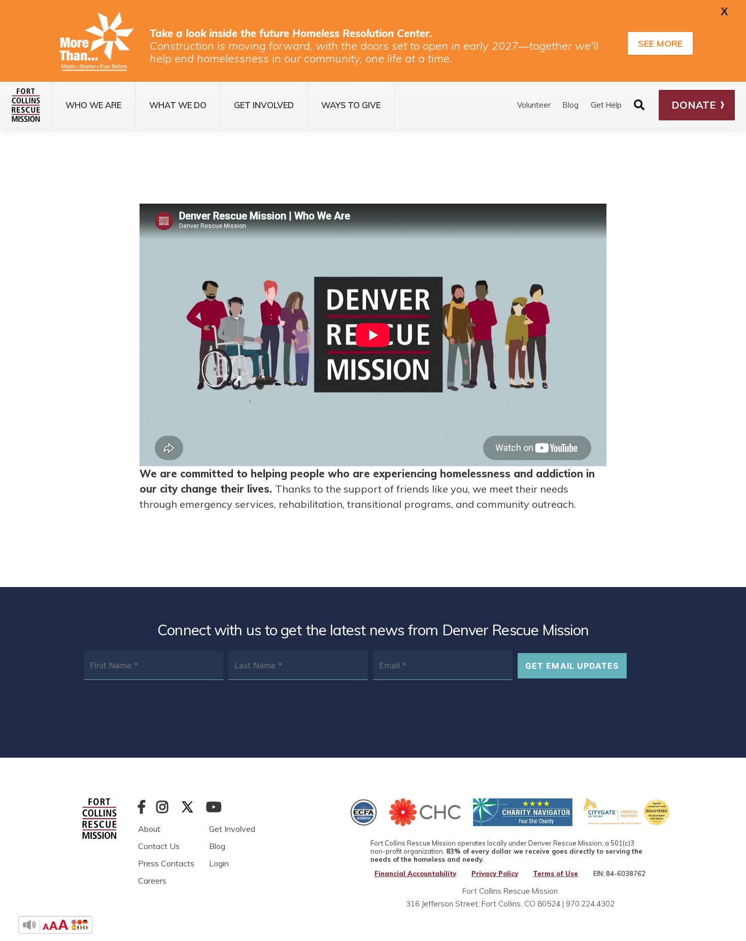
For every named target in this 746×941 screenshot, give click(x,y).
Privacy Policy (494, 873)
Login (219, 863)
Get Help (606, 105)
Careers (152, 880)
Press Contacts (166, 863)
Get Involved (232, 829)
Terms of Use (555, 873)
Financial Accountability (415, 873)
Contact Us (159, 846)
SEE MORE (660, 43)
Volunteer (534, 105)
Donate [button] (693, 105)
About (149, 829)
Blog (571, 105)
